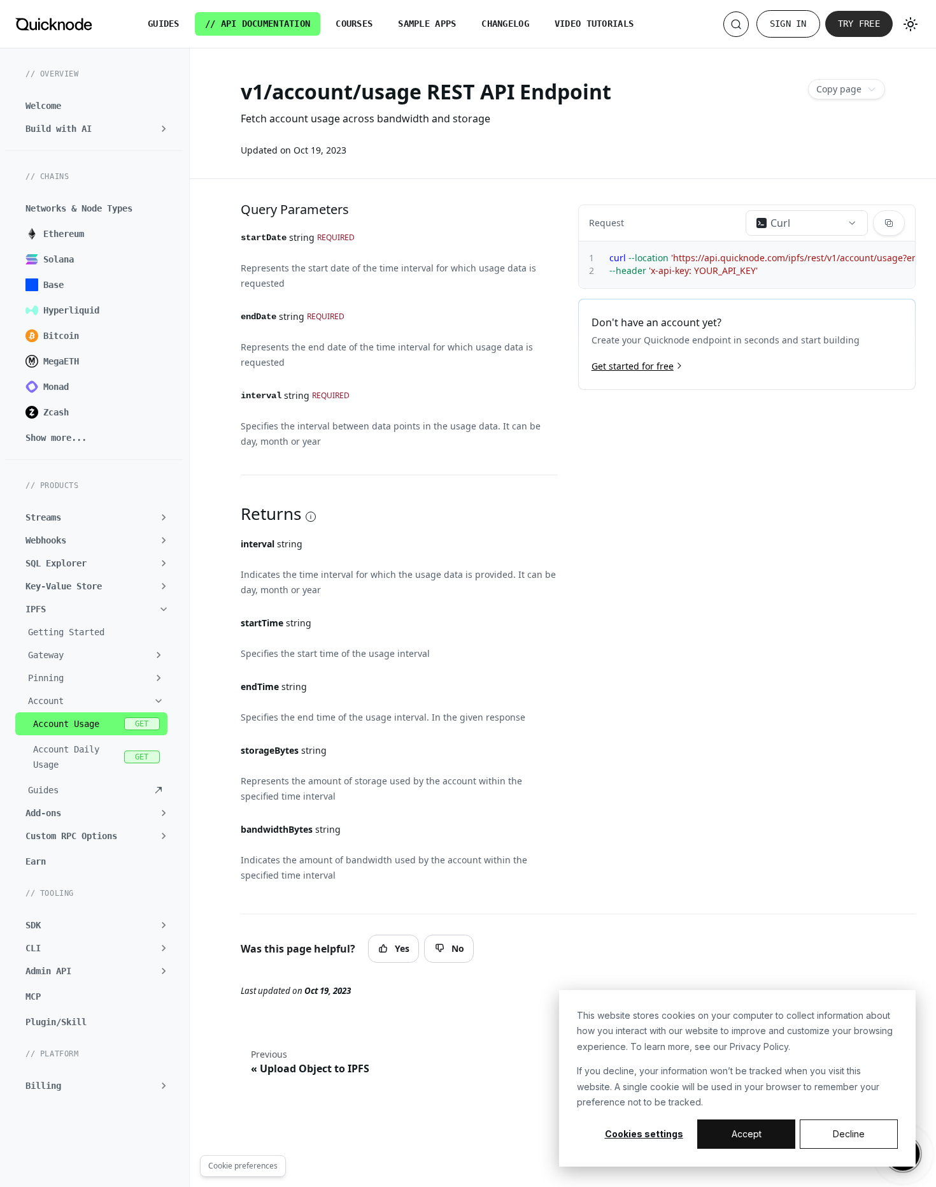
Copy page (839, 89)
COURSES (354, 23)
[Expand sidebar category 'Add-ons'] (163, 813)
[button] (91, 655)
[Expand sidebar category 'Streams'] (163, 517)
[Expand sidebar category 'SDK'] (163, 925)
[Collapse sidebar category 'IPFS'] (163, 609)
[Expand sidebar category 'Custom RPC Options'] (163, 835)
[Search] (736, 24)
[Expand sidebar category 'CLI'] (163, 948)
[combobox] (807, 223)
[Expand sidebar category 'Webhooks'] (163, 540)
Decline (849, 1133)
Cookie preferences (243, 1165)
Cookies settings (644, 1133)
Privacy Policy (759, 1046)
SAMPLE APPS (427, 23)
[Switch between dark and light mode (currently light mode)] (910, 24)
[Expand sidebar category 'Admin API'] (163, 971)
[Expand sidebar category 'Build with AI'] (163, 128)
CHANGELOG (505, 23)
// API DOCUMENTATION (258, 23)
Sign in (788, 23)
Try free (859, 23)
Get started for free (633, 365)
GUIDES (164, 23)
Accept (747, 1133)
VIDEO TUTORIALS (594, 23)
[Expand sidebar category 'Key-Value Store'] (163, 586)
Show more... (56, 438)
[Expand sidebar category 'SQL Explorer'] (163, 563)
